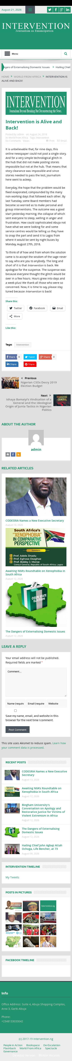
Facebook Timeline (20, 960)
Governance (10, 1051)
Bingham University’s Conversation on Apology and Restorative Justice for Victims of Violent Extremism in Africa (43, 810)
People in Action (12, 1045)
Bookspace (33, 1045)
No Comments (13, 140)
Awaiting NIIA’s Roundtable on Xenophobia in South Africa (35, 572)
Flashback (9, 1048)
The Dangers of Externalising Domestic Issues (35, 631)
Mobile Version (49, 1055)
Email (64, 140)
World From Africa (18, 137)
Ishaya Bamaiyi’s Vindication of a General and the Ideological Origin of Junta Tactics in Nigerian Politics (28, 404)
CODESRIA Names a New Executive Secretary (35, 520)
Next (44, 395)
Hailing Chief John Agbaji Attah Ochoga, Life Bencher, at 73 (42, 847)
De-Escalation (51, 1045)
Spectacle (51, 1048)
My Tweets (12, 877)
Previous (30, 378)
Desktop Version (24, 1055)
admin (20, 134)
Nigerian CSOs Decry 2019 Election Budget (39, 384)
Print (51, 140)
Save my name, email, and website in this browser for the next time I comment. (32, 718)
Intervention (42, 137)
